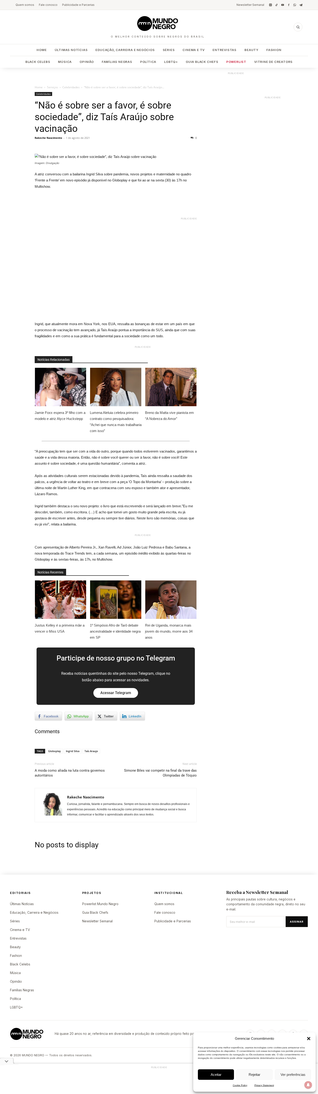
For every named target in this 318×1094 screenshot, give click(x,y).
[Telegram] (300, 5)
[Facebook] (288, 5)
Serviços (52, 87)
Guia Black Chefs (202, 62)
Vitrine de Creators (273, 62)
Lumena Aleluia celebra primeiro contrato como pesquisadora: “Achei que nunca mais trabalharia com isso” (116, 422)
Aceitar (216, 1075)
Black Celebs (37, 62)
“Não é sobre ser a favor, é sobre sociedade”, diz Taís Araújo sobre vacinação (104, 117)
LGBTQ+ (171, 62)
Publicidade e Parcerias (78, 5)
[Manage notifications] (308, 1085)
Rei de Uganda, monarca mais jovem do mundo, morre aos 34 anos (169, 631)
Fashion (273, 50)
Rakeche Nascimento (48, 138)
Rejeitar (254, 1075)
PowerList (236, 62)
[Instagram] (270, 5)
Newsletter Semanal (250, 5)
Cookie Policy (240, 1085)
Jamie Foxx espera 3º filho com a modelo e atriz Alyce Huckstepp (60, 416)
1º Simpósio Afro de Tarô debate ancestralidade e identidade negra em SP (115, 631)
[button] (308, 1038)
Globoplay (54, 751)
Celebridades (71, 87)
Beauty (251, 50)
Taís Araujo (91, 751)
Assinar (297, 921)
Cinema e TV (194, 50)
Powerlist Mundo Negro (100, 904)
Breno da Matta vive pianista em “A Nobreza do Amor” (169, 416)
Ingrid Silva (72, 751)
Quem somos (25, 5)
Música (65, 62)
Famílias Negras (117, 62)
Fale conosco (48, 5)
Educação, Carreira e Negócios (125, 50)
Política (148, 62)
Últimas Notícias (71, 50)
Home (42, 50)
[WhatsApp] (294, 5)
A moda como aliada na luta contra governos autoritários (70, 772)
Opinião (87, 62)
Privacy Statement (264, 1085)
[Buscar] (298, 27)
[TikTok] (276, 5)
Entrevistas (225, 50)
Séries (169, 50)
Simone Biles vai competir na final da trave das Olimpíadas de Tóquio (160, 772)
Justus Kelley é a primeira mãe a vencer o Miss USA (60, 628)
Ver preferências (293, 1075)
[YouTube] (282, 5)
